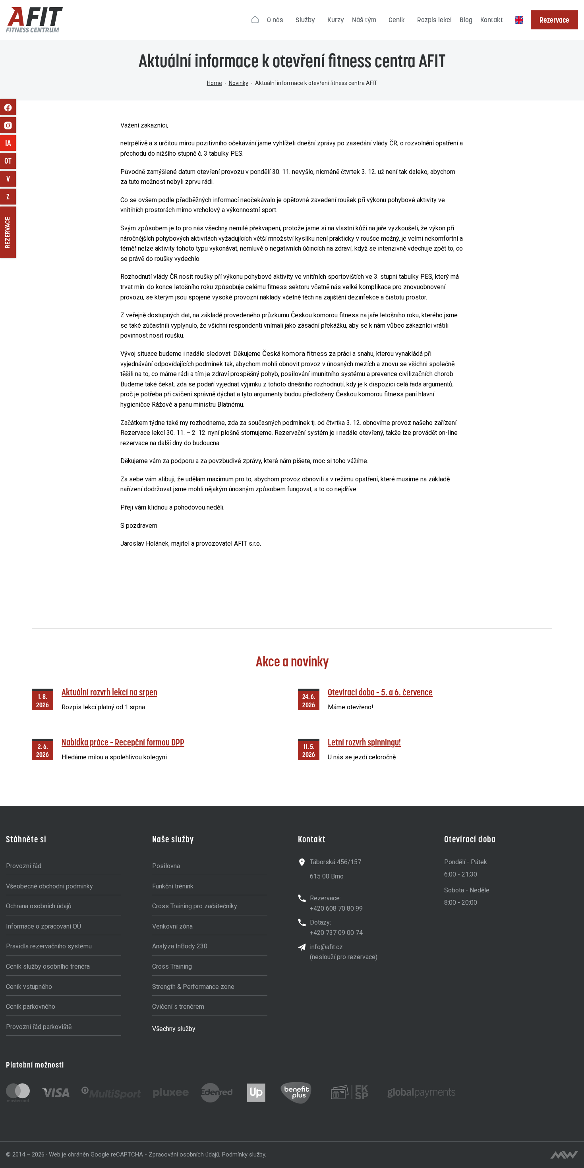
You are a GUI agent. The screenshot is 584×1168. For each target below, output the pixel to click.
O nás (275, 19)
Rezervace (554, 20)
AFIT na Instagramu (8, 125)
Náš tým (364, 19)
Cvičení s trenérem (178, 1006)
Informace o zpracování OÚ (43, 926)
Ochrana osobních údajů (39, 906)
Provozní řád (23, 866)
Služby (305, 19)
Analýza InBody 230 (179, 946)
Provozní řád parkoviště (39, 1027)
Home (214, 83)
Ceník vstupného (29, 986)
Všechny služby (173, 1029)
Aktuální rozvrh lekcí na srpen (109, 692)
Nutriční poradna (11, 179)
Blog (466, 19)
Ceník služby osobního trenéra (48, 966)
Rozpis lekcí (434, 19)
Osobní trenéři (10, 161)
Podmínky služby (243, 1154)
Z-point (11, 196)
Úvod (255, 20)
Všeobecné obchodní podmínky (49, 886)
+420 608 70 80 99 (336, 908)
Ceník (397, 19)
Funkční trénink (172, 886)
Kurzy (335, 19)
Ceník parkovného (30, 1006)
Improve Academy (10, 143)
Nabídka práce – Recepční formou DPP (123, 742)
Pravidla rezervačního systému (49, 946)
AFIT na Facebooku (8, 107)
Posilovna (166, 866)
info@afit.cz (326, 947)
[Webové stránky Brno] (564, 1155)
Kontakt (491, 19)
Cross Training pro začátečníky (194, 906)
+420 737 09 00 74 (336, 932)
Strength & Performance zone (193, 986)
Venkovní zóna (172, 926)
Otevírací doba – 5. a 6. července (380, 692)
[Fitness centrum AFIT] (34, 20)
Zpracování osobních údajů (184, 1154)
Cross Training (172, 966)
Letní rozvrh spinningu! (364, 742)
